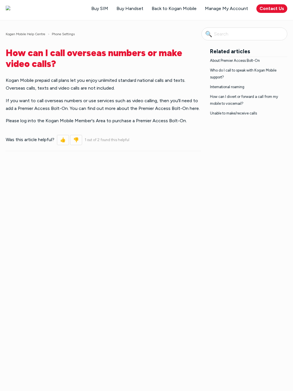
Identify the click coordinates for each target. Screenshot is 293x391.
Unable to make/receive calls (233, 113)
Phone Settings (63, 34)
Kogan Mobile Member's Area (75, 120)
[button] (63, 140)
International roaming (227, 87)
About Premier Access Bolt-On (235, 60)
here (194, 108)
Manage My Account (226, 8)
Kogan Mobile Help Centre (25, 34)
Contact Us (272, 8)
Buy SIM (99, 8)
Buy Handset (129, 8)
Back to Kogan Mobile (174, 8)
